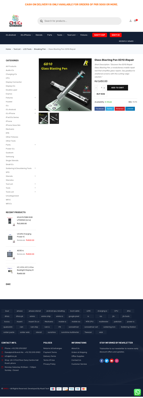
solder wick (25, 332)
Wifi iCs (9, 204)
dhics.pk (19, 316)
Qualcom (9, 153)
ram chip (34, 327)
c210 (88, 311)
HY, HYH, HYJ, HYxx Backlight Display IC (25, 268)
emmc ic (59, 316)
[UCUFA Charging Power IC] (10, 238)
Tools (8, 188)
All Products (11, 66)
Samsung (10, 157)
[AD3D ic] (10, 255)
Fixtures (9, 98)
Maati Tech (45, 388)
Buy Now (101, 94)
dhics (7, 316)
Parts (8, 145)
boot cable (74, 311)
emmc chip (46, 316)
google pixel (74, 316)
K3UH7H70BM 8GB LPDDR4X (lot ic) (25, 218)
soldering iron (109, 327)
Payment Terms (50, 352)
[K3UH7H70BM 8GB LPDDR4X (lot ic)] (10, 221)
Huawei (9, 102)
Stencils (9, 176)
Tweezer (88, 332)
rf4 (59, 327)
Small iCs (10, 164)
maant (19, 322)
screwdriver (74, 327)
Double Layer (11, 90)
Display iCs (10, 86)
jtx (113, 316)
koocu (7, 322)
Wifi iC (8, 200)
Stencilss (10, 180)
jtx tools (126, 316)
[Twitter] (107, 361)
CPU (8, 78)
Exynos (9, 94)
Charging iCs (11, 74)
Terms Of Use (49, 360)
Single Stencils (12, 160)
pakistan (117, 322)
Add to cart (117, 88)
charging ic (102, 311)
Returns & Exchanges (52, 348)
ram (21, 327)
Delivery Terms (49, 356)
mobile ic (62, 322)
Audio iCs (10, 70)
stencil (39, 332)
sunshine (52, 332)
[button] (88, 62)
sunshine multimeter (70, 332)
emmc (32, 316)
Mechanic (10, 129)
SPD (7, 172)
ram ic (47, 327)
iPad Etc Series (12, 117)
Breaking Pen (40, 49)
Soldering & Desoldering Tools (19, 168)
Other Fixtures (12, 137)
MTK (7, 133)
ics (101, 316)
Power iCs (10, 149)
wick (101, 332)
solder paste (8, 332)
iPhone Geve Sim (13, 125)
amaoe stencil (35, 311)
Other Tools (11, 141)
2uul (7, 311)
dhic (129, 311)
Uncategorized (12, 196)
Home (8, 49)
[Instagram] (117, 361)
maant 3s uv (34, 322)
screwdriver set (91, 327)
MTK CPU (89, 322)
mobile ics (76, 322)
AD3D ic (20, 251)
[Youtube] (112, 361)
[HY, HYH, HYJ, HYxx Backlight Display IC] (10, 271)
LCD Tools (27, 49)
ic (88, 316)
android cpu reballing (55, 311)
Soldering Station (128, 327)
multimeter (103, 322)
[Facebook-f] (102, 361)
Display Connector (14, 82)
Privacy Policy (49, 364)
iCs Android (11, 109)
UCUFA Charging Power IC (24, 235)
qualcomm (7, 327)
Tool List (17, 49)
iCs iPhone (10, 113)
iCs (7, 106)
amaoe (20, 311)
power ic (130, 322)
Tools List (10, 192)
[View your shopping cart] (135, 21)
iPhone (9, 121)
